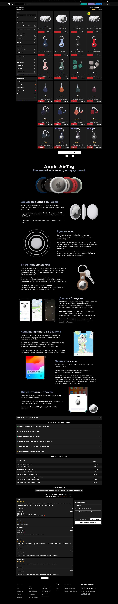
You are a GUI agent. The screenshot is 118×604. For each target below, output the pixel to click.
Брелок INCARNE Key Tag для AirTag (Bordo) (94, 99)
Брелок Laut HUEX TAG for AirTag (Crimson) (94, 52)
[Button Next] (51, 19)
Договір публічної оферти (71, 591)
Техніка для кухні (33, 594)
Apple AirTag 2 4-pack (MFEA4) (78, 29)
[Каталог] (19, 4)
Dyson (30, 588)
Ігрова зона (44, 588)
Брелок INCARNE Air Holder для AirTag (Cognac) (78, 122)
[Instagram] (81, 591)
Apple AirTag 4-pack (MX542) (45, 28)
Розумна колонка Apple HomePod (44, 490)
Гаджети (19, 594)
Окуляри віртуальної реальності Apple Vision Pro (68, 490)
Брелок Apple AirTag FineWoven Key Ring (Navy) (61, 145)
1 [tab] (77, 49)
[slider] (17, 18)
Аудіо (43, 594)
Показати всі (45, 577)
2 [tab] (94, 49)
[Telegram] (89, 591)
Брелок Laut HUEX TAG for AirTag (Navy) (45, 52)
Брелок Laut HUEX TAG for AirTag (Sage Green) (61, 76)
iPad (18, 588)
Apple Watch (20, 591)
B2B (40, 1)
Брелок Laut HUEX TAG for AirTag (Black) (78, 52)
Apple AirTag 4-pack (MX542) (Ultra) (94, 29)
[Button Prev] (39, 19)
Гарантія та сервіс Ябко (70, 588)
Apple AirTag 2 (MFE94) (61, 28)
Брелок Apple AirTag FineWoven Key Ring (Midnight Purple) (78, 145)
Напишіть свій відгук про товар (88, 522)
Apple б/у (19, 597)
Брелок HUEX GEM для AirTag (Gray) (94, 76)
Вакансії (70, 1)
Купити (41, 78)
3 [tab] (62, 118)
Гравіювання (35, 1)
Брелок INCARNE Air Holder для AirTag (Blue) (62, 122)
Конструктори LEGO (46, 591)
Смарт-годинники (33, 591)
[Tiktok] (86, 591)
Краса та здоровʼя (33, 597)
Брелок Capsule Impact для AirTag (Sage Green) (78, 76)
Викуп (75, 1)
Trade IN (57, 588)
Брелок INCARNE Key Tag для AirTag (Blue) (45, 99)
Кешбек (50, 1)
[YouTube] (84, 591)
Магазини (45, 1)
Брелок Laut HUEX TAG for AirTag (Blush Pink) (45, 76)
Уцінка (59, 1)
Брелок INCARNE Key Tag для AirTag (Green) (78, 99)
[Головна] (16, 7)
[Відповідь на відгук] (72, 508)
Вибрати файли (95, 519)
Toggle (107, 1)
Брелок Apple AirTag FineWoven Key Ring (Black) (94, 145)
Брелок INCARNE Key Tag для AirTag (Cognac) (61, 99)
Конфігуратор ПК (82, 1)
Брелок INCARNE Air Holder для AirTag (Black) (45, 122)
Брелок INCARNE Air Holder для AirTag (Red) (94, 122)
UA (105, 1)
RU (109, 1)
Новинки (65, 1)
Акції (55, 1)
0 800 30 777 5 (100, 1)
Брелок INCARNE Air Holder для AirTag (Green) (45, 145)
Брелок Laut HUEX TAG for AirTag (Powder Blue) (61, 52)
